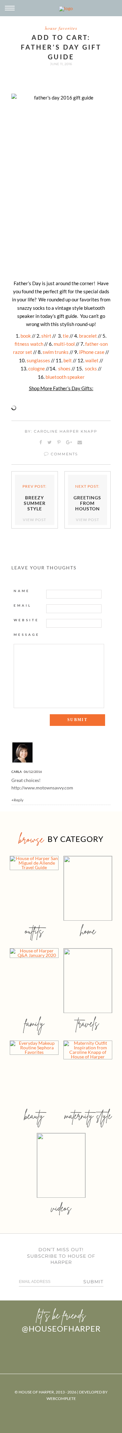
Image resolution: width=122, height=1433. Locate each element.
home (88, 931)
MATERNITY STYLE (88, 1115)
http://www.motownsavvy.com (42, 787)
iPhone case (91, 352)
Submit (93, 1282)
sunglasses (38, 360)
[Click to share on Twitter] (50, 442)
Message (27, 634)
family (34, 1023)
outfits (34, 931)
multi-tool (64, 344)
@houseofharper (61, 1328)
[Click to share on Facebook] (41, 442)
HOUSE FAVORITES (61, 28)
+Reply (17, 800)
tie (66, 336)
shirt (46, 336)
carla (16, 772)
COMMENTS (63, 454)
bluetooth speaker (65, 377)
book (25, 336)
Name (22, 591)
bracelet (88, 336)
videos (61, 1208)
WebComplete (61, 1398)
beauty (34, 1115)
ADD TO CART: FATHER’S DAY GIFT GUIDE (61, 47)
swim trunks (56, 352)
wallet (92, 360)
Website (26, 620)
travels (88, 1023)
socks (91, 368)
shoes (64, 368)
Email (23, 605)
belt (67, 360)
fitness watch (29, 344)
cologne (36, 368)
